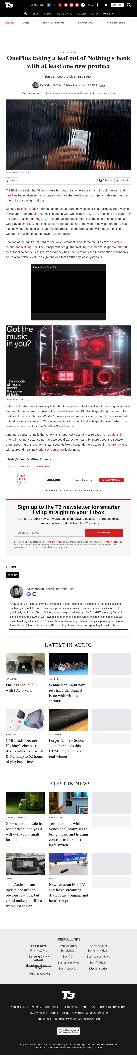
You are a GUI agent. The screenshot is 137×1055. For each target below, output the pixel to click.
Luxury (81, 13)
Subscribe (116, 5)
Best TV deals (98, 962)
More (106, 13)
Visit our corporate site (107, 1045)
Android (113, 444)
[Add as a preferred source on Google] (68, 1031)
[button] (68, 479)
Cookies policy (59, 1013)
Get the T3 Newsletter (52, 22)
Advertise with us (84, 1013)
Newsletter (125, 180)
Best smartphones (68, 962)
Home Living (64, 13)
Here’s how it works (106, 93)
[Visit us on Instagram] (72, 5)
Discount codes (98, 968)
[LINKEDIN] (29, 594)
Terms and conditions (111, 1007)
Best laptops (68, 950)
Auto (94, 13)
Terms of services (54, 542)
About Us (89, 1007)
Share (14, 180)
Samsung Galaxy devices (38, 958)
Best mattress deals (98, 956)
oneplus (12, 575)
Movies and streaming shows (39, 966)
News (102, 85)
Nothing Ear (29, 247)
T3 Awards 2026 (84, 22)
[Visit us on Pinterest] (60, 5)
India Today (28, 208)
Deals (26, 22)
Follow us (107, 180)
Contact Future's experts (62, 1007)
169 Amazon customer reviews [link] (34, 466)
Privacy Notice (110, 542)
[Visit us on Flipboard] (77, 5)
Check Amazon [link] (111, 480)
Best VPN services (39, 974)
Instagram (46, 228)
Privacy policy (37, 1013)
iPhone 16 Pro (38, 950)
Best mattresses (68, 968)
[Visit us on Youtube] (66, 5)
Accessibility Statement (27, 1007)
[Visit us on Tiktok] (83, 5)
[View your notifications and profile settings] (106, 5)
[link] (23, 480)
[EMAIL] (35, 594)
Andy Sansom (52, 85)
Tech (36, 13)
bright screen (47, 449)
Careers (103, 1013)
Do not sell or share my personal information (68, 1019)
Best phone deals (98, 950)
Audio (73, 52)
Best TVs (68, 956)
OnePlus (11, 195)
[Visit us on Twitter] (54, 5)
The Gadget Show (115, 22)
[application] (68, 292)
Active (48, 13)
